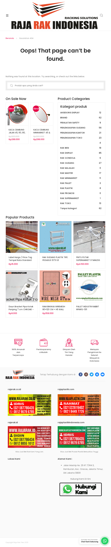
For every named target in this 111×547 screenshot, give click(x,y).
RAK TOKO (80, 203)
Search (101, 15)
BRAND (80, 117)
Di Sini (88, 478)
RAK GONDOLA (80, 158)
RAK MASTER (80, 173)
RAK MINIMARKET (80, 178)
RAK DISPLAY (80, 152)
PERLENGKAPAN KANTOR (80, 132)
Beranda (10, 38)
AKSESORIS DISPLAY (80, 112)
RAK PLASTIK (80, 188)
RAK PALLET (80, 183)
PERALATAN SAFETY (80, 122)
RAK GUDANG (80, 163)
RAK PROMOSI (80, 193)
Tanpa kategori (80, 208)
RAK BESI (80, 147)
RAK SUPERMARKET (80, 198)
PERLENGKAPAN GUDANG (80, 127)
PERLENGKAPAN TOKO (80, 140)
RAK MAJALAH (80, 168)
